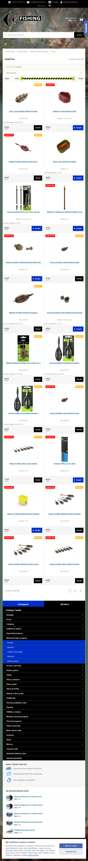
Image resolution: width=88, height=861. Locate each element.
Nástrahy (10, 656)
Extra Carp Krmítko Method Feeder (23, 111)
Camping (10, 624)
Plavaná (9, 707)
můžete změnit (32, 855)
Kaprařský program (14, 633)
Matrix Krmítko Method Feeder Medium (65, 514)
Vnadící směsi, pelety (14, 652)
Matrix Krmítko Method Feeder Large (23, 564)
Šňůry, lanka (11, 684)
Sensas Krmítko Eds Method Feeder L (65, 363)
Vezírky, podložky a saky (16, 703)
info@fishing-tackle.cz (38, 2)
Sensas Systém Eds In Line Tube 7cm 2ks (23, 212)
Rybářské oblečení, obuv (16, 753)
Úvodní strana (10, 51)
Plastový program (14, 721)
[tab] (23, 604)
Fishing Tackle (22, 51)
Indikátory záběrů (13, 629)
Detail (38, 128)
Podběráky (10, 698)
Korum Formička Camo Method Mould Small (64, 313)
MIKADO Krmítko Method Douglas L (23, 313)
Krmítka (9, 643)
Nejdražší (18, 67)
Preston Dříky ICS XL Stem (64, 464)
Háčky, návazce (12, 661)
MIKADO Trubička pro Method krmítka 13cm (64, 212)
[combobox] (44, 73)
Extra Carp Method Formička (64, 162)
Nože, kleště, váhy (13, 730)
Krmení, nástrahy (13, 666)
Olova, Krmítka (12, 689)
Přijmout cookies (71, 846)
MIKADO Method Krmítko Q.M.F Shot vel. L (23, 363)
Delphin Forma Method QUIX (64, 111)
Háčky (8, 675)
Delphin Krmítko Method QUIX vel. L (23, 162)
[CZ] (49, 6)
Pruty (8, 619)
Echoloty (10, 735)
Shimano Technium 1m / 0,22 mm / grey (28, 796)
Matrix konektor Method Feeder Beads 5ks (23, 262)
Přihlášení (66, 2)
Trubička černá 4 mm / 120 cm (24, 830)
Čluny (8, 740)
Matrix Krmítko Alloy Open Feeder (23, 464)
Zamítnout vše (71, 852)
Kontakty (55, 2)
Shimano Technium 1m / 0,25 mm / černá (28, 822)
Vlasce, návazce (13, 679)
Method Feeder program (39, 51)
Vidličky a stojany (13, 712)
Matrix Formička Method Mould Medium (23, 514)
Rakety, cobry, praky (14, 693)
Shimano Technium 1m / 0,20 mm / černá (28, 805)
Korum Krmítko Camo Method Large (64, 413)
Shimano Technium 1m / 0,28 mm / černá (28, 813)
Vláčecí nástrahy (13, 726)
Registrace (74, 2)
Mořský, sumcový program (17, 717)
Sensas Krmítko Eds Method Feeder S (23, 413)
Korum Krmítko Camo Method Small (64, 262)
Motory (9, 744)
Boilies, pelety (12, 670)
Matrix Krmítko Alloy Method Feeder (64, 564)
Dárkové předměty (14, 758)
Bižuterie (10, 647)
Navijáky (10, 615)
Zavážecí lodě (12, 749)
